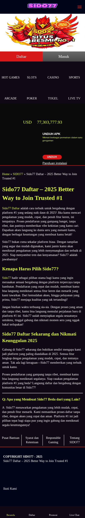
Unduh (52, 156)
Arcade (10, 98)
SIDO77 (18, 174)
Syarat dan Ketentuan (32, 440)
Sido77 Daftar (11, 208)
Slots (32, 77)
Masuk (63, 56)
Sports (74, 77)
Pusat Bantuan (10, 438)
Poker (32, 98)
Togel (53, 98)
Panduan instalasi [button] (54, 163)
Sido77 (6, 277)
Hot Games (11, 77)
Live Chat (74, 515)
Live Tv (74, 98)
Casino (53, 77)
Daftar (21, 56)
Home (6, 174)
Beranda (11, 515)
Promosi (53, 515)
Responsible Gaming (53, 440)
